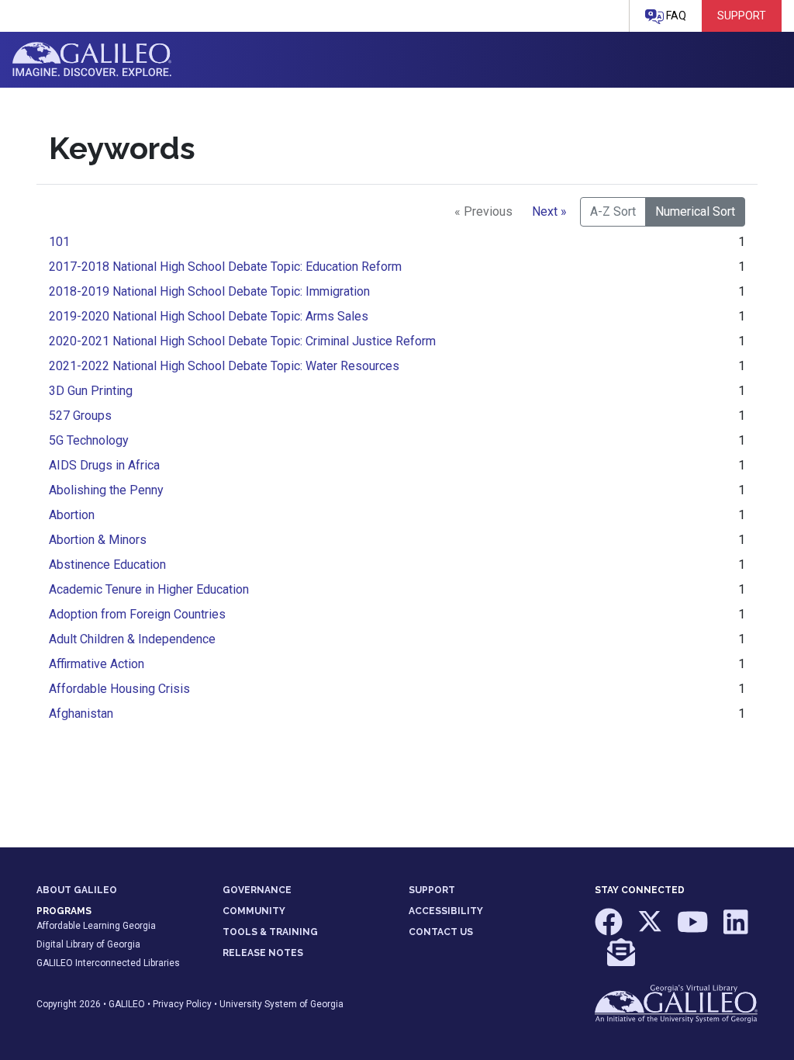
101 (59, 241)
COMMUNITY (254, 911)
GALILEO (127, 1004)
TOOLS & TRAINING (270, 932)
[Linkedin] (735, 928)
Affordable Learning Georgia (96, 925)
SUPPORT (432, 890)
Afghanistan (81, 713)
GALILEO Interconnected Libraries (108, 963)
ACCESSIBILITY (446, 911)
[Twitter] (651, 928)
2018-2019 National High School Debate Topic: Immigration (209, 291)
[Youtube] (694, 928)
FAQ (675, 15)
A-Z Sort (613, 211)
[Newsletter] (621, 959)
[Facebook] (610, 928)
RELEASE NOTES (263, 952)
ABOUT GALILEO (76, 890)
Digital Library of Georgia (88, 944)
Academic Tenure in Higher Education (149, 589)
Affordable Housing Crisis (119, 688)
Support (741, 15)
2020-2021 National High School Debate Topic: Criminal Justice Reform (242, 341)
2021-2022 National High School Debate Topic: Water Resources (224, 366)
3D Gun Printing (91, 390)
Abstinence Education (107, 564)
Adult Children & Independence (132, 639)
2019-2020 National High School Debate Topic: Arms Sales (208, 316)
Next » (549, 211)
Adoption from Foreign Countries (137, 614)
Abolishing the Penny (106, 490)
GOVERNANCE (257, 890)
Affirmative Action (96, 663)
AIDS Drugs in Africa (104, 465)
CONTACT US (441, 932)
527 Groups (80, 415)
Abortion (72, 514)
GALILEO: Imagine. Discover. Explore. (91, 59)
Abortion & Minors (98, 539)
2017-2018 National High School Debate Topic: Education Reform (225, 266)
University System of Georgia (281, 1004)
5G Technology (89, 440)
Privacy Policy (182, 1004)
